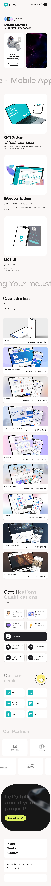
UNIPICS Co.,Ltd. (10, 878)
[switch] (25, 4)
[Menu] (45, 4)
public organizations (21, 20)
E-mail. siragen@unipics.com (17, 868)
